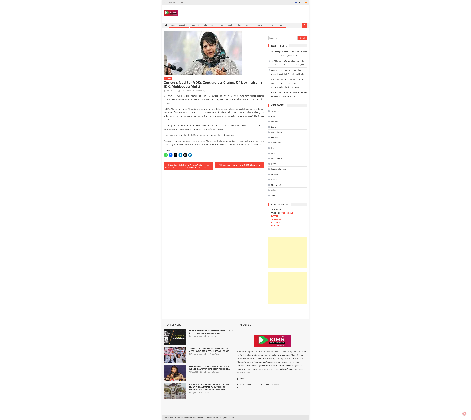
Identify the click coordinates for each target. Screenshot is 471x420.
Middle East (276, 185)
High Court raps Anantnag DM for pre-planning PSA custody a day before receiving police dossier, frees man (287, 83)
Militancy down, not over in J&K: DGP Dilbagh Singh (240, 165)
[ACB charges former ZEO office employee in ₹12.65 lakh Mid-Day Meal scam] (175, 337)
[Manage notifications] (464, 414)
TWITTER (274, 216)
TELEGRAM (275, 222)
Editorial (280, 25)
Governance (276, 143)
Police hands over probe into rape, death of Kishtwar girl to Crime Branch (289, 94)
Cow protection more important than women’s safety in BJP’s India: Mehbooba (287, 72)
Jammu (274, 164)
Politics (239, 25)
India (205, 25)
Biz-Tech (269, 25)
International (226, 25)
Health (249, 25)
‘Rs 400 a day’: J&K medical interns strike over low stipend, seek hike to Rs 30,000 (287, 63)
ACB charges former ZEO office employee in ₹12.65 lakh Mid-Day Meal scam (289, 54)
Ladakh (274, 179)
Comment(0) (200, 91)
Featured (195, 25)
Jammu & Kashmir (178, 25)
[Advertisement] (287, 252)
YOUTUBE (275, 225)
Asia (213, 25)
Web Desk (210, 392)
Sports (259, 25)
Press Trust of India (213, 354)
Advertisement (277, 111)
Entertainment (277, 132)
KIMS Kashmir (186, 90)
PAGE (283, 213)
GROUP (290, 213)
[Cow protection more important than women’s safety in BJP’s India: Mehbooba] (175, 373)
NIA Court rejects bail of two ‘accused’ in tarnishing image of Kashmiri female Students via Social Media (187, 166)
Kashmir (274, 174)
